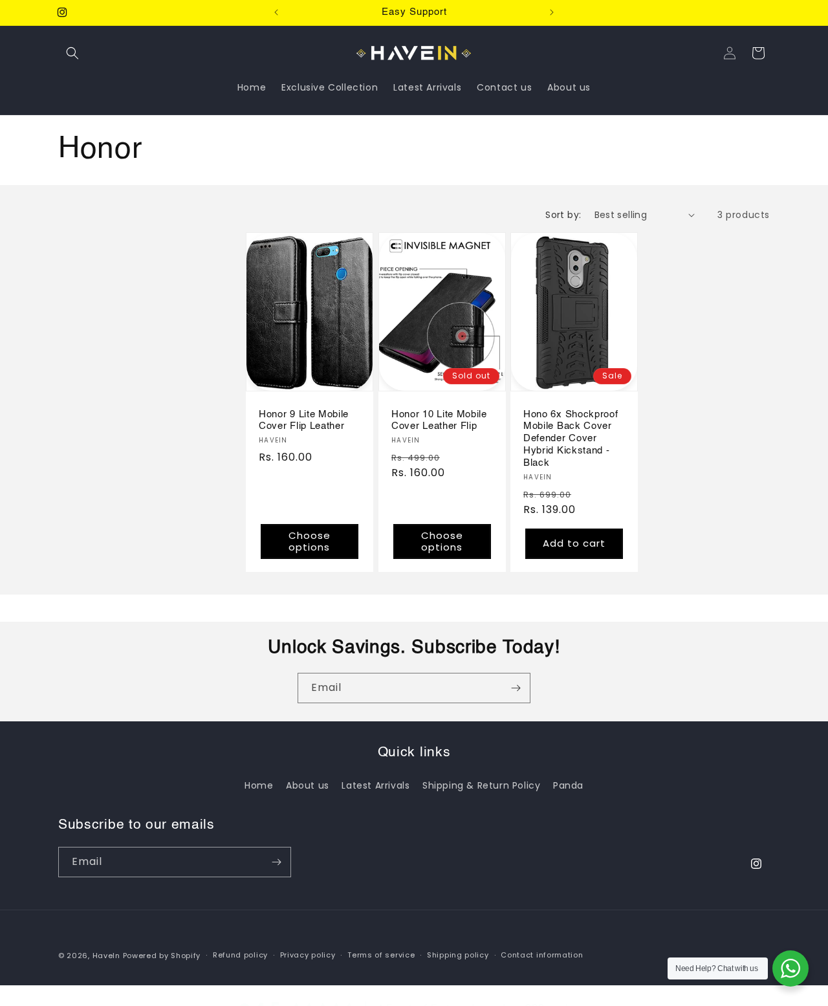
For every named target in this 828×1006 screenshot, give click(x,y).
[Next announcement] (552, 12)
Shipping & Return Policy (481, 785)
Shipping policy (458, 955)
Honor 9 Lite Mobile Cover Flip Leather (304, 420)
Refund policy (240, 955)
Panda (568, 785)
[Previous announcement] (276, 12)
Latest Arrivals (375, 785)
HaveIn (106, 955)
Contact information (542, 955)
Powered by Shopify (162, 955)
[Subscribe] (515, 688)
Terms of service (381, 955)
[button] (72, 53)
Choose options (310, 540)
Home (259, 785)
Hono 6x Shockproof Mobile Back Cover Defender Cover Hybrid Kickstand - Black (570, 438)
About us (307, 785)
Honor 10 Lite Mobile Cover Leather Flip (439, 420)
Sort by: (563, 214)
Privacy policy (308, 955)
